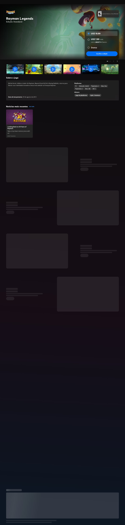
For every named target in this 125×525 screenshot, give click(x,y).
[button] (15, 69)
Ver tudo (31, 106)
